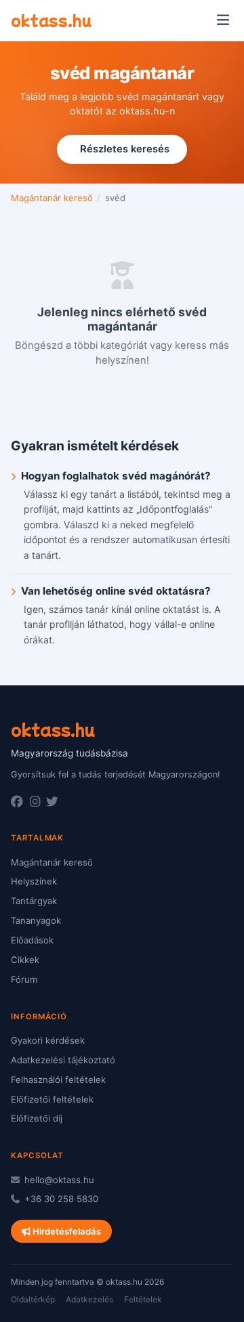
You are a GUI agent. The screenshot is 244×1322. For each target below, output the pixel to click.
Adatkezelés (89, 1299)
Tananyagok (36, 920)
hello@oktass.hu (58, 1179)
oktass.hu (51, 19)
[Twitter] (52, 802)
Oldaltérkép (33, 1299)
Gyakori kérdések (48, 1040)
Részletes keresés (124, 149)
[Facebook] (17, 802)
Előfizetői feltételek (52, 1099)
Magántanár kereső (52, 197)
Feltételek (143, 1299)
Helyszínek (34, 881)
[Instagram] (35, 802)
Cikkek (25, 959)
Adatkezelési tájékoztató (63, 1059)
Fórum (24, 979)
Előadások (32, 940)
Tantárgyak (34, 900)
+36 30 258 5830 (60, 1198)
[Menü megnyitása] (222, 20)
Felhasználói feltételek (58, 1079)
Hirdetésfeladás (65, 1231)
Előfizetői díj (36, 1118)
